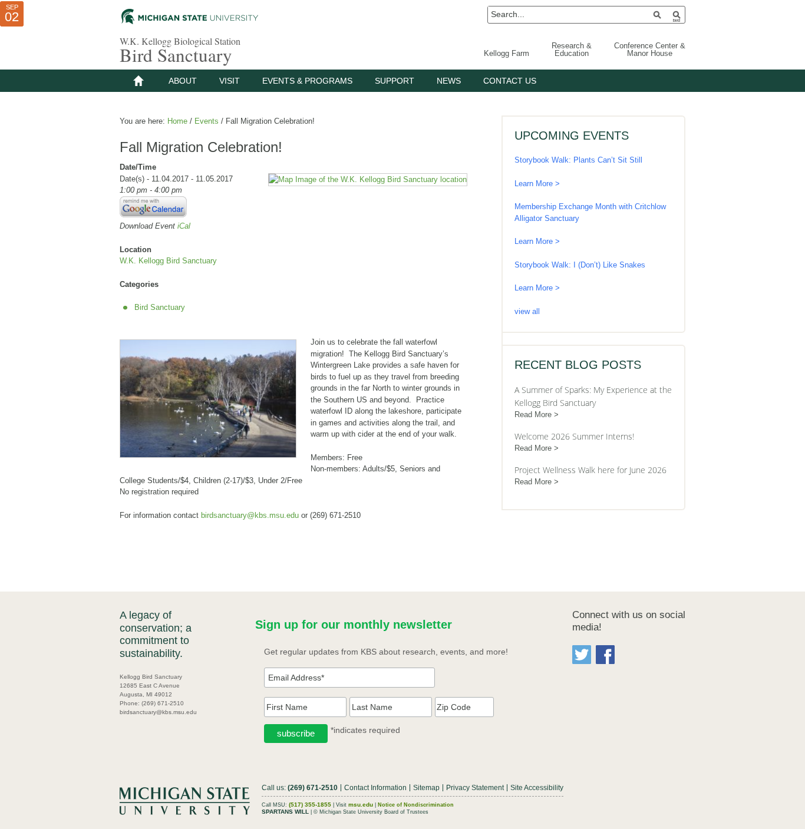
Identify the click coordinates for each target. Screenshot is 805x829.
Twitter (581, 654)
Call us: (300, 787)
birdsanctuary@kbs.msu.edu (250, 515)
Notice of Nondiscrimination (416, 805)
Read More (533, 414)
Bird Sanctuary (176, 54)
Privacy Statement (475, 787)
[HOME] (138, 81)
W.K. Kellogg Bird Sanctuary (168, 260)
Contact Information (375, 787)
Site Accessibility (536, 787)
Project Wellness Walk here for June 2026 (590, 469)
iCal (183, 226)
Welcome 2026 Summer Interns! (574, 436)
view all (527, 311)
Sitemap (426, 787)
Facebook (605, 654)
